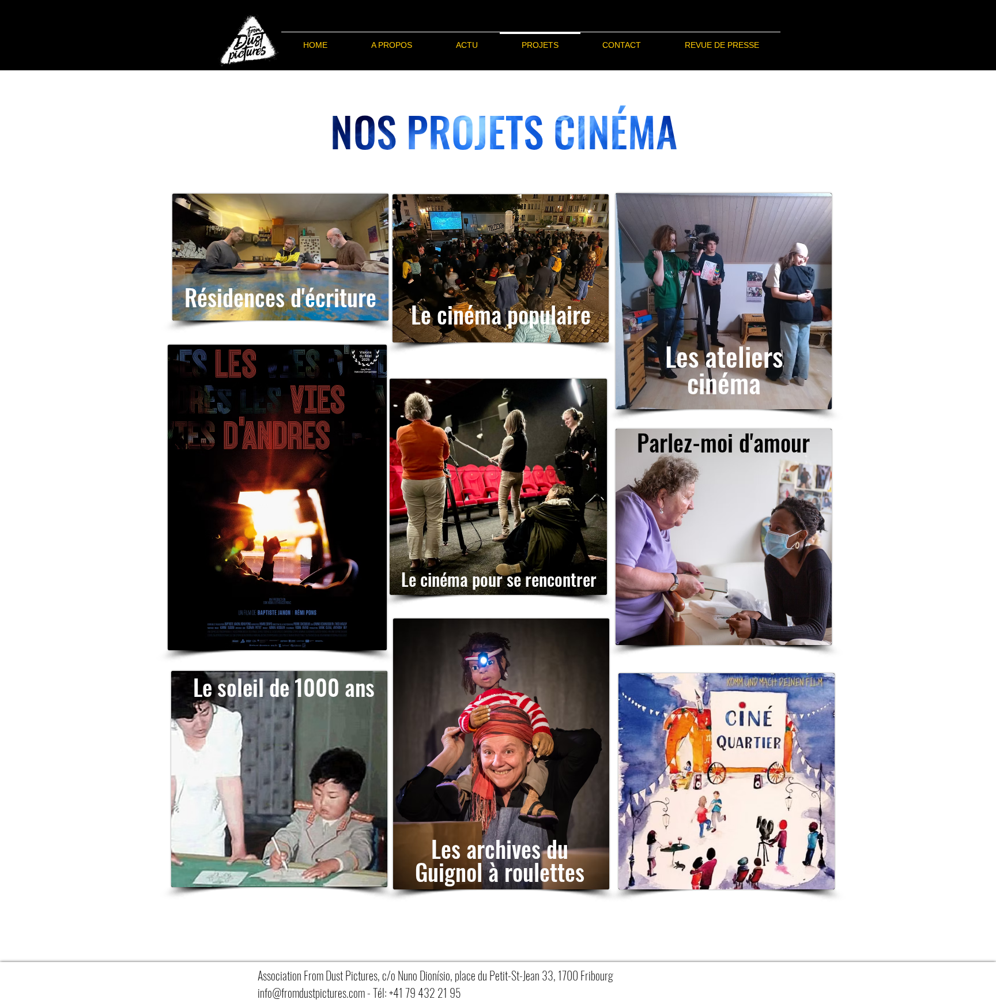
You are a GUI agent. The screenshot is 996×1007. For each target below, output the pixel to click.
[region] (280, 258)
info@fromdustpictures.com (311, 992)
